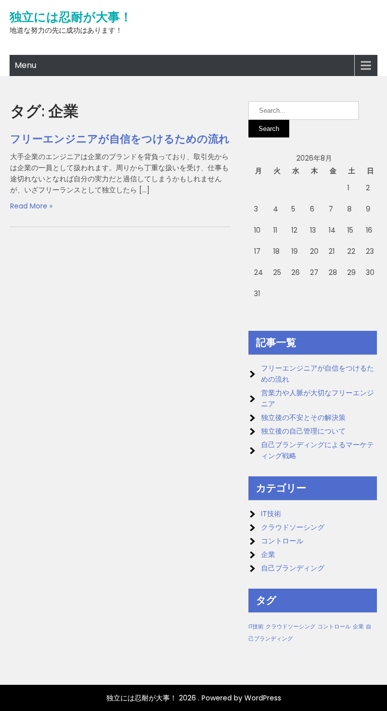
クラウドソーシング (293, 527)
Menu (25, 65)
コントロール (282, 541)
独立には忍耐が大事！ (71, 17)
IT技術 (271, 514)
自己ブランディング (293, 568)
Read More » (31, 206)
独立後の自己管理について (303, 431)
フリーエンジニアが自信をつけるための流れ (120, 138)
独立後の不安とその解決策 (303, 417)
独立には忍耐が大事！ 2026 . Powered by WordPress (193, 698)
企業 (268, 554)
